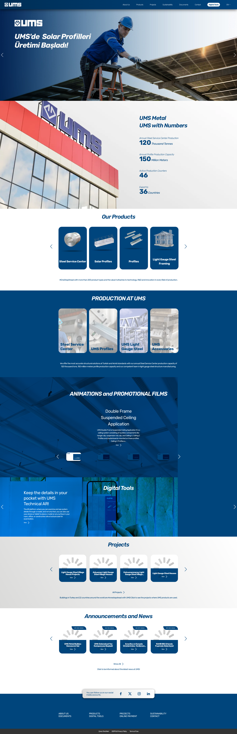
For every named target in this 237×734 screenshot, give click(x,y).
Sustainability (168, 5)
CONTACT (154, 716)
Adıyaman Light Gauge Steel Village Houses (103, 573)
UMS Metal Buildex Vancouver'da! (72, 645)
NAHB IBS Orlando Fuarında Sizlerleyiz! (164, 645)
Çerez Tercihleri (104, 731)
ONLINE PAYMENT (128, 716)
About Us (126, 5)
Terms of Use (134, 731)
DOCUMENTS (65, 716)
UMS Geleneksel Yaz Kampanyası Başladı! (103, 645)
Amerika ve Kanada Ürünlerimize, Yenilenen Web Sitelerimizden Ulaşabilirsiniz (134, 645)
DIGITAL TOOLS (96, 716)
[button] (235, 55)
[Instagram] (139, 694)
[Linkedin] (148, 694)
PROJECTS (125, 713)
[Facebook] (120, 694)
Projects (153, 5)
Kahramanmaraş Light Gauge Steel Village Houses (133, 573)
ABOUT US (64, 713)
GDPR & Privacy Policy (119, 731)
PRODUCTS (94, 713)
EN (228, 5)
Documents (183, 5)
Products (139, 5)
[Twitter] (130, 694)
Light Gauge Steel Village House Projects (72, 573)
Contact (198, 5)
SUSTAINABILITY (158, 713)
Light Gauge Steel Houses (164, 573)
